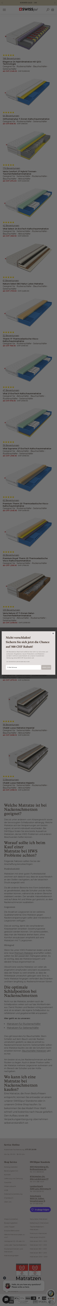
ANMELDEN (46, 667)
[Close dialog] (53, 633)
